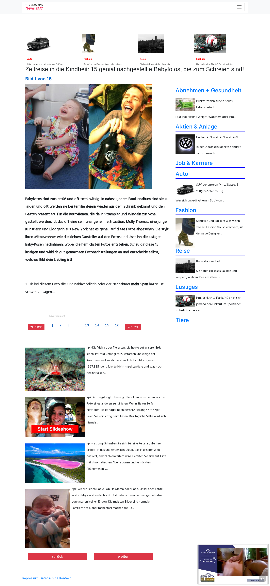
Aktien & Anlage (196, 126)
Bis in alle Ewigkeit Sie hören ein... (156, 64)
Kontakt (65, 578)
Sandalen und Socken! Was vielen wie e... (103, 64)
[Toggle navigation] (239, 7)
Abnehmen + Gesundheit (208, 90)
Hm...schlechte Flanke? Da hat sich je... (214, 64)
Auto (29, 59)
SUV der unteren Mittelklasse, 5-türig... (45, 64)
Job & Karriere (194, 163)
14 (97, 325)
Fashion (88, 59)
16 (117, 325)
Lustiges (200, 59)
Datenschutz (49, 578)
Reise (143, 59)
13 (87, 325)
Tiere (182, 320)
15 (107, 325)
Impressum (30, 578)
